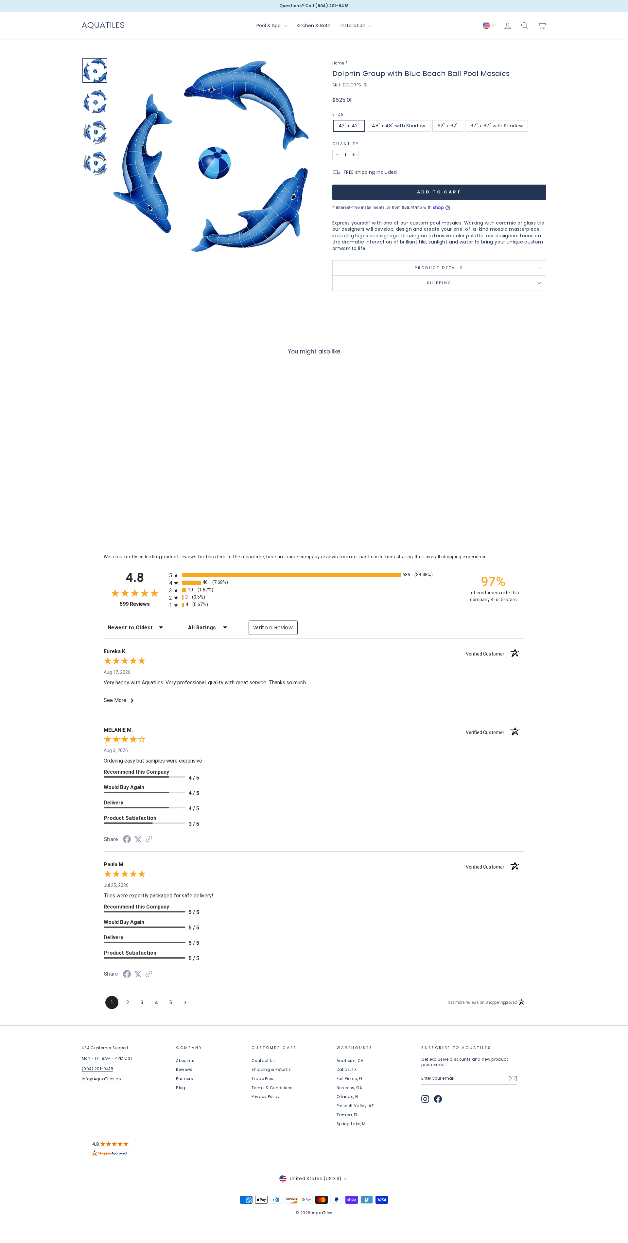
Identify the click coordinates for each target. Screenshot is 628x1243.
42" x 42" (349, 125)
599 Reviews (143, 604)
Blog (180, 1087)
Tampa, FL (347, 1115)
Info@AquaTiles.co (101, 1079)
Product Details (439, 267)
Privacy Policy (266, 1096)
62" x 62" (448, 125)
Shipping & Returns (271, 1069)
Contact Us (263, 1060)
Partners (184, 1078)
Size (338, 114)
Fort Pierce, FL (350, 1078)
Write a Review (273, 627)
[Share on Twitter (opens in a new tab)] (138, 839)
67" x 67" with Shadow (496, 125)
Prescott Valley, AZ (355, 1105)
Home (338, 63)
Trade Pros (262, 1078)
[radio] (314, 575)
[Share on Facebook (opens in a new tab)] (127, 840)
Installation (353, 25)
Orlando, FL (348, 1096)
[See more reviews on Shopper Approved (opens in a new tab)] (148, 839)
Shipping (439, 282)
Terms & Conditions (272, 1087)
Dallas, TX (347, 1069)
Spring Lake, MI (352, 1123)
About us (185, 1060)
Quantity (345, 143)
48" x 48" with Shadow (398, 125)
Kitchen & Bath (314, 25)
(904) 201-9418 (97, 1069)
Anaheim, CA (350, 1060)
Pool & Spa (269, 25)
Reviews (184, 1069)
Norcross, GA (349, 1087)
